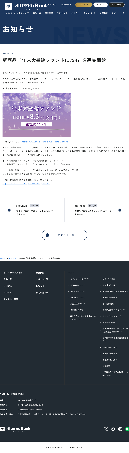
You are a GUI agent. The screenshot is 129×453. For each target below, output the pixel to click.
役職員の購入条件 (110, 359)
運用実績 (49, 12)
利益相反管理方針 (110, 347)
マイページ (101, 5)
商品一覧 (37, 12)
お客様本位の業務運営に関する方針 (115, 339)
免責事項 (106, 366)
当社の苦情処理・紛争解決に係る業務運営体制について (115, 330)
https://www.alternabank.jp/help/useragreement (26, 183)
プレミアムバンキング (84, 5)
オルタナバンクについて (17, 12)
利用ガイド (62, 12)
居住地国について (77, 297)
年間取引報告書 (76, 310)
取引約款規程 (108, 303)
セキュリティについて (112, 316)
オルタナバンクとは (13, 272)
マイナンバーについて (79, 279)
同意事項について (77, 285)
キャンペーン (90, 12)
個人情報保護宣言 (110, 285)
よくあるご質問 (50, 4)
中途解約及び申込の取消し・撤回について (115, 373)
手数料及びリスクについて (114, 310)
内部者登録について (78, 291)
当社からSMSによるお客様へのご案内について (83, 317)
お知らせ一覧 (66, 235)
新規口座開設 (116, 5)
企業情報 (104, 12)
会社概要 (40, 272)
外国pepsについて (78, 303)
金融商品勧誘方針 (110, 297)
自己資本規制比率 (110, 353)
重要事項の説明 (109, 322)
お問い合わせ (66, 4)
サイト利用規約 (109, 279)
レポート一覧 (118, 12)
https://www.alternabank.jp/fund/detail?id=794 (45, 141)
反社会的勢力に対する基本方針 (115, 291)
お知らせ (75, 12)
